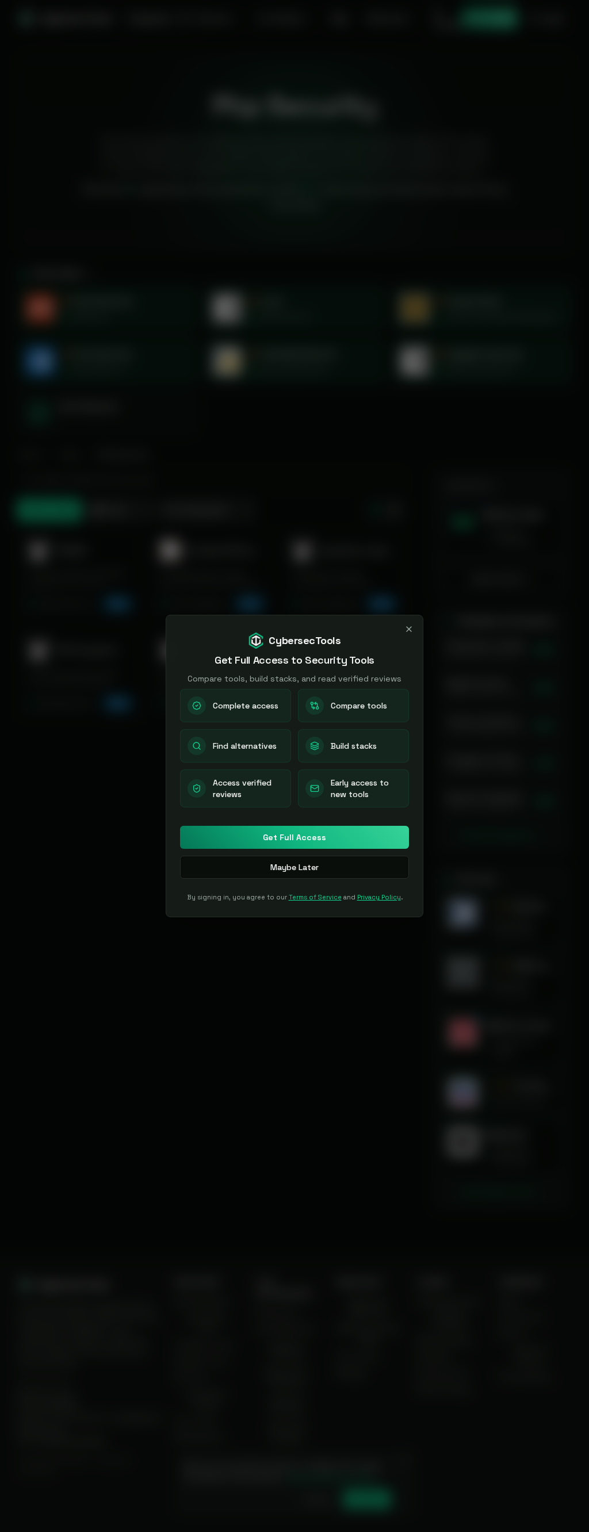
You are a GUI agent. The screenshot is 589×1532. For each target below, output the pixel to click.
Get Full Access (294, 837)
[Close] (409, 629)
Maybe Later (294, 867)
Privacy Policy (379, 897)
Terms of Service (315, 897)
